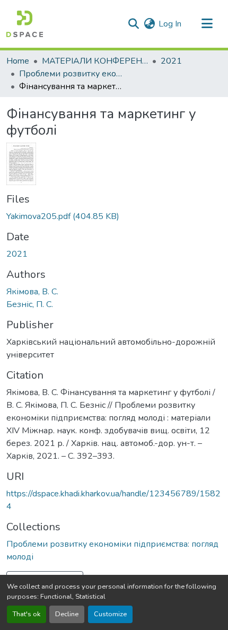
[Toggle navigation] (207, 24)
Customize (110, 614)
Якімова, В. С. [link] (32, 292)
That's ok (26, 614)
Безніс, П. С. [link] (29, 304)
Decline (66, 614)
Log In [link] (170, 24)
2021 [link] (171, 61)
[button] (24, 24)
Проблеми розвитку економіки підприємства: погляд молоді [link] (72, 74)
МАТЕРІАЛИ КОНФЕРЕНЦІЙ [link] (95, 61)
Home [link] (17, 61)
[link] (114, 216)
